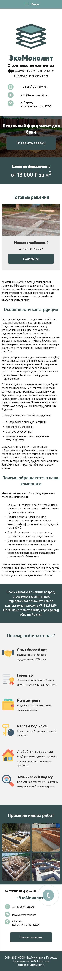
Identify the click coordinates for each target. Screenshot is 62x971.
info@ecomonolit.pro (35, 95)
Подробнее (31, 259)
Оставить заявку (31, 143)
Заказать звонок (31, 937)
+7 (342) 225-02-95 (34, 87)
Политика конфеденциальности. (33, 963)
